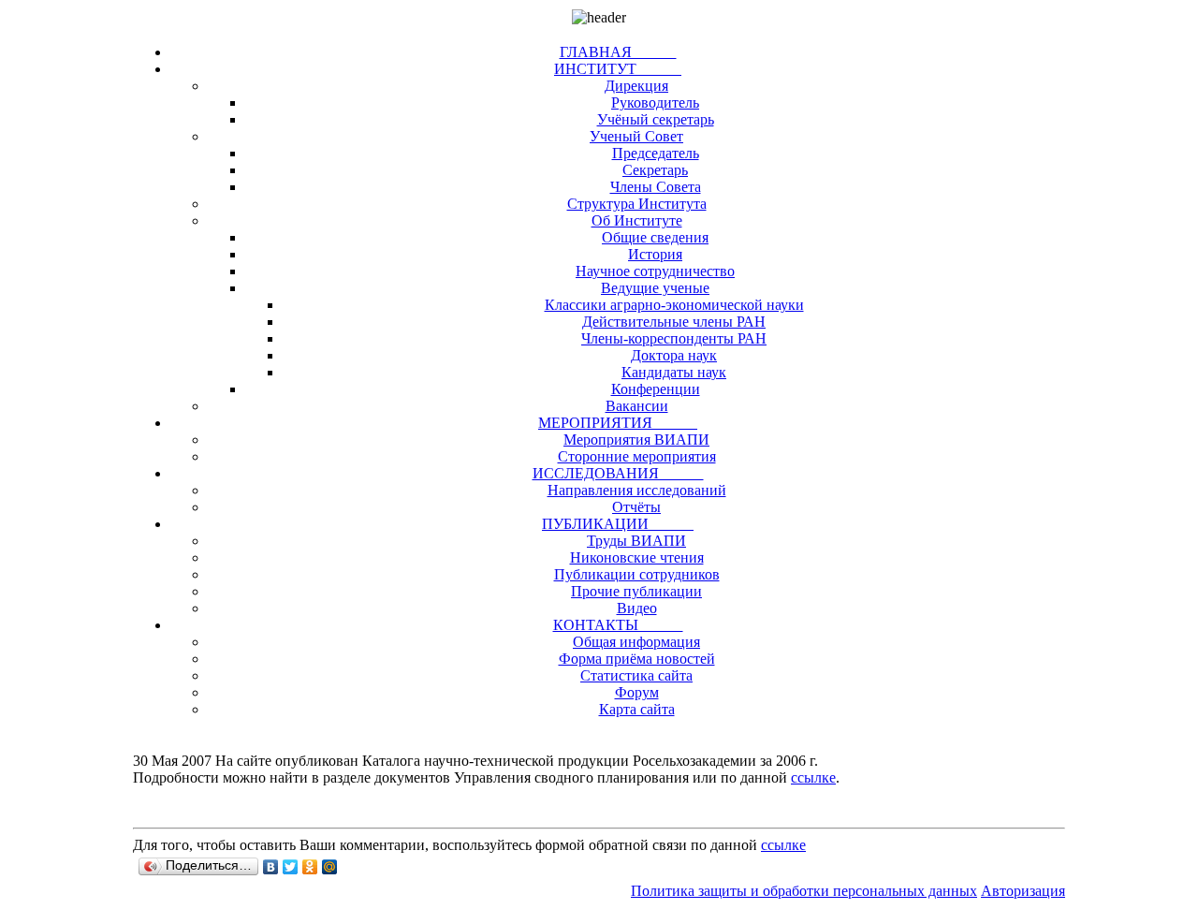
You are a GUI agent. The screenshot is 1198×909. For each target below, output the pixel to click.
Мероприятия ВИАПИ (636, 439)
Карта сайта (637, 709)
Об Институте (637, 220)
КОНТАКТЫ (618, 625)
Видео (637, 608)
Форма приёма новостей (637, 659)
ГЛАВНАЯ (618, 52)
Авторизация (1023, 891)
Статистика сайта (636, 675)
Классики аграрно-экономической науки (674, 305)
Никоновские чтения (637, 557)
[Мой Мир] (330, 867)
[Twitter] (290, 867)
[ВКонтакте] (271, 867)
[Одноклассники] (310, 867)
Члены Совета (655, 187)
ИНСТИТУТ (617, 69)
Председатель (655, 153)
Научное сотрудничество (655, 271)
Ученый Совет (636, 136)
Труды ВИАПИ (636, 541)
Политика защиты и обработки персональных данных (804, 891)
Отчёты (636, 507)
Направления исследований (637, 490)
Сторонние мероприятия (637, 456)
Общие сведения (655, 237)
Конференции (655, 389)
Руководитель (655, 102)
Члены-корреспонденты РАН (674, 338)
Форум (637, 692)
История (655, 254)
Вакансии (637, 406)
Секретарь (655, 170)
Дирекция (636, 86)
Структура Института (637, 204)
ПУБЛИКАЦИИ (618, 524)
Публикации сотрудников (637, 574)
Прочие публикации (636, 591)
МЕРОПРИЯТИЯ (617, 423)
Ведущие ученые (655, 288)
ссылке (813, 777)
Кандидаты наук (673, 372)
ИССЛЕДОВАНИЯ (618, 473)
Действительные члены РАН (674, 322)
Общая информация (636, 642)
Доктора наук (674, 355)
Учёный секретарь (655, 119)
